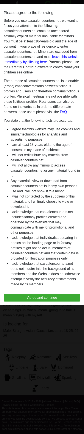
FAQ (63, 112)
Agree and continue (42, 297)
